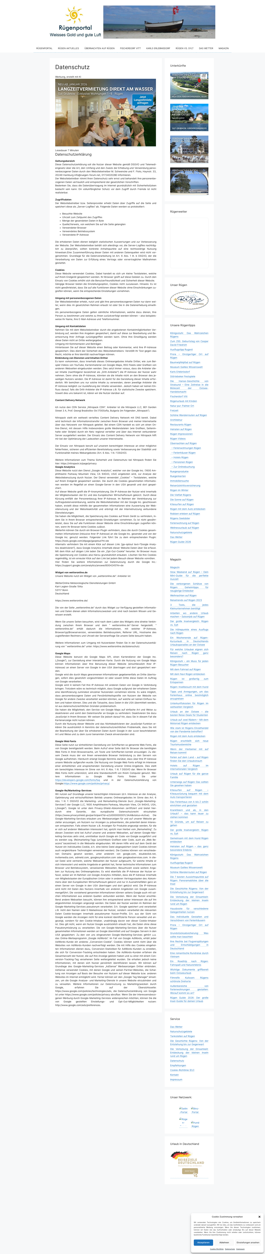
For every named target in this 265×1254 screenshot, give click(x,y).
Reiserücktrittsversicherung (185, 485)
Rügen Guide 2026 (180, 541)
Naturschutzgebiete (181, 532)
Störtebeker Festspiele (182, 376)
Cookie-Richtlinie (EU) (182, 1070)
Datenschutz (230, 1249)
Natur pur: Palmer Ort (182, 405)
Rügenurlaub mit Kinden (183, 401)
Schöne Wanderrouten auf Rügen (188, 415)
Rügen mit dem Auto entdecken (187, 509)
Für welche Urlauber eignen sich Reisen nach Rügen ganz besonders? (189, 653)
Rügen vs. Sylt (185, 48)
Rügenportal (44, 48)
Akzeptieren (203, 1242)
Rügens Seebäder (180, 518)
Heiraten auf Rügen (181, 429)
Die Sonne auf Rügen (182, 499)
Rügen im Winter (179, 490)
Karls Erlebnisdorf (158, 48)
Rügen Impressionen (181, 434)
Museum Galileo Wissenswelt (186, 367)
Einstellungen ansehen (248, 1242)
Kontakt (174, 1074)
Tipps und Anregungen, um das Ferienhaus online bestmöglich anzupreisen (189, 695)
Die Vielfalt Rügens (180, 495)
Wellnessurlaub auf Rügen (184, 527)
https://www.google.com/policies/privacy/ (86, 783)
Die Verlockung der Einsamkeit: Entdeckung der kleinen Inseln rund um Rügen (189, 900)
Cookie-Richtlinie (217, 1249)
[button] (259, 1216)
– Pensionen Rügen (181, 462)
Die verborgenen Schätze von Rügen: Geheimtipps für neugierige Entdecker (189, 587)
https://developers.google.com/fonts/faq (77, 780)
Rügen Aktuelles (68, 48)
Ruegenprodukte (179, 471)
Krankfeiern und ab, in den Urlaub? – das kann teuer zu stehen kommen (189, 814)
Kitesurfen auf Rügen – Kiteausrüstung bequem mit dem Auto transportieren (189, 794)
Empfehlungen (178, 1065)
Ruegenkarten (178, 476)
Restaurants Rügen (180, 424)
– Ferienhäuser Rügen (183, 452)
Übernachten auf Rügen (99, 48)
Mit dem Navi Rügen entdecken (187, 674)
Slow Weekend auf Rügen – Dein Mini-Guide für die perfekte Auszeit (189, 575)
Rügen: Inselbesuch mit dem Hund (189, 687)
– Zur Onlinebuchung (182, 466)
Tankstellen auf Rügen (182, 1036)
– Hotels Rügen (179, 457)
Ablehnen (224, 1242)
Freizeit (174, 410)
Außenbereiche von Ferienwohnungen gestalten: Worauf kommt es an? (189, 989)
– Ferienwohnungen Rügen (185, 448)
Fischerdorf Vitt (130, 48)
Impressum (240, 1249)
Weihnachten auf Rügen (183, 595)
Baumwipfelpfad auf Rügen (185, 362)
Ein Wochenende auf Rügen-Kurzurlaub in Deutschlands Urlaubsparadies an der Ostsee (189, 641)
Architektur (176, 420)
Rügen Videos (178, 438)
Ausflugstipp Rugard (181, 349)
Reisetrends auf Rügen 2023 (186, 600)
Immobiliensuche (179, 480)
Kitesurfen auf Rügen (182, 504)
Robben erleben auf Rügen (185, 513)
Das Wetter (206, 48)
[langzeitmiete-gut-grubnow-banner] (105, 145)
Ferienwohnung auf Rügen (184, 523)
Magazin (224, 48)
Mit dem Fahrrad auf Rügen (185, 669)
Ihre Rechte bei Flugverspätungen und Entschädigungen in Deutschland (189, 945)
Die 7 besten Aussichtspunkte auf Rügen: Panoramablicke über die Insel (189, 880)
